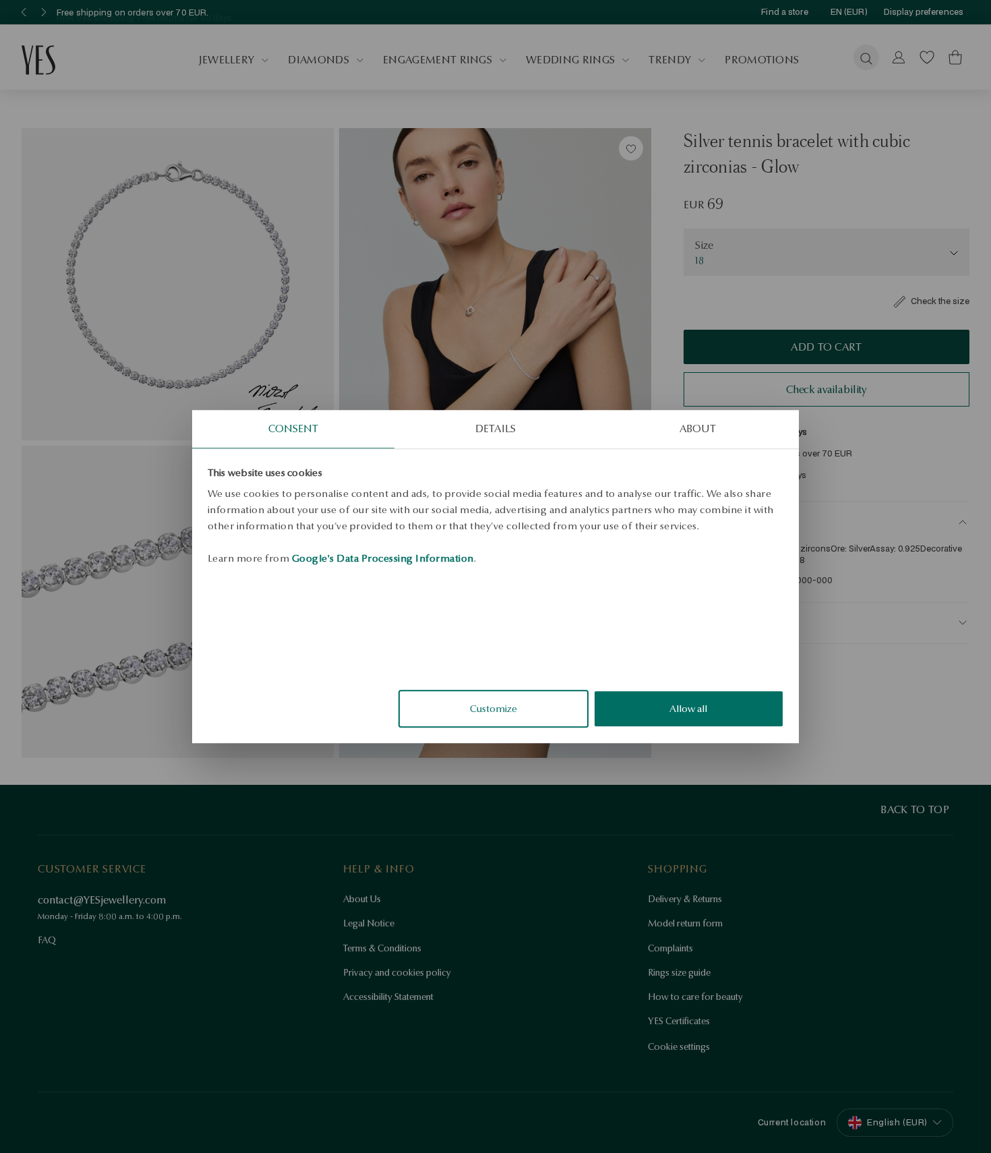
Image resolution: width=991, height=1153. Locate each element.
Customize (493, 709)
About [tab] (698, 428)
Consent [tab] (293, 428)
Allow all (688, 709)
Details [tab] (495, 428)
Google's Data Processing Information (383, 558)
